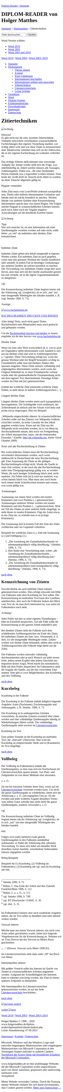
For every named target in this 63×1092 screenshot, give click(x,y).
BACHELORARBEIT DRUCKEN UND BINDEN (29, 315)
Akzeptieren (7, 1075)
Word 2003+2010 (38, 58)
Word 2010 (14, 46)
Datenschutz (14, 112)
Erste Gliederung (24, 76)
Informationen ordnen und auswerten (34, 82)
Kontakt (19, 1036)
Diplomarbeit (21, 28)
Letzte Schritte (22, 91)
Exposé (19, 73)
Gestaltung (13, 94)
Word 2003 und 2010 (19, 52)
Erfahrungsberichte (18, 103)
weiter (5, 1009)
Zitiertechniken (23, 85)
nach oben (6, 574)
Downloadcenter (17, 106)
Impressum (14, 109)
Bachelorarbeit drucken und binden (28, 333)
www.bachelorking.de (48, 336)
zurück (17, 1004)
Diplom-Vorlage (16, 100)
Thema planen (22, 70)
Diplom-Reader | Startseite (15, 5)
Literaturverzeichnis (25, 88)
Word (11, 97)
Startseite (6, 28)
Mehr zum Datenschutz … (47, 1087)
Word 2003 (14, 49)
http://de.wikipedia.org (35, 437)
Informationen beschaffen (28, 79)
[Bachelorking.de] (14, 310)
